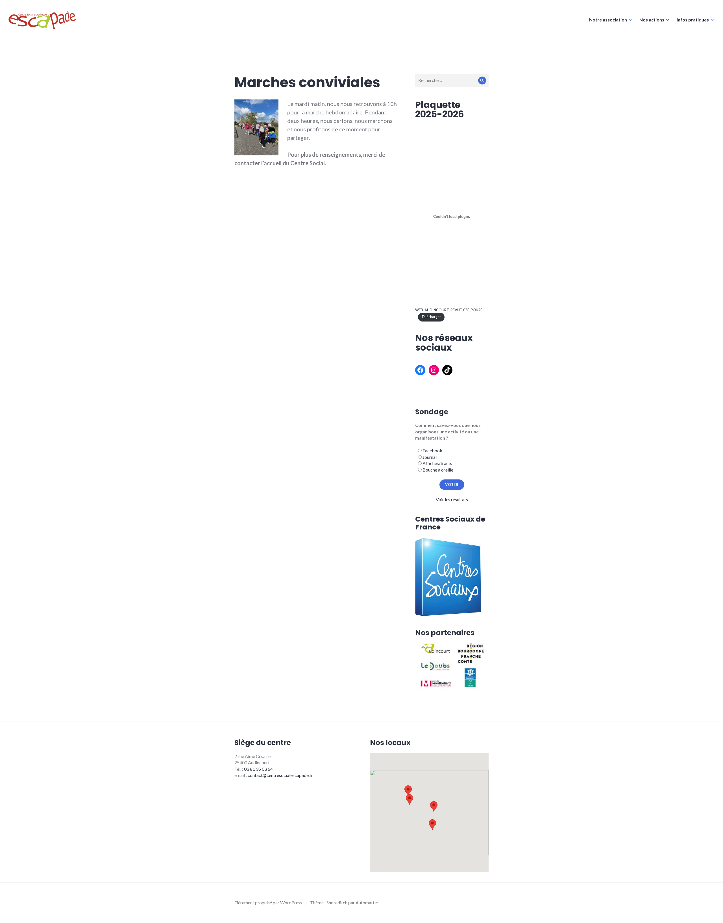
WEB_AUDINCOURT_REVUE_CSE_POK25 (448, 310)
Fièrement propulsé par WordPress (268, 902)
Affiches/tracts (437, 463)
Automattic (367, 902)
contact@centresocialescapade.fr (280, 775)
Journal (430, 457)
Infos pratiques (693, 19)
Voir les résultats (452, 499)
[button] (433, 806)
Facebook (432, 450)
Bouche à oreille (438, 469)
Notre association (608, 19)
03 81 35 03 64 (258, 769)
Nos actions (651, 19)
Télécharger (431, 316)
